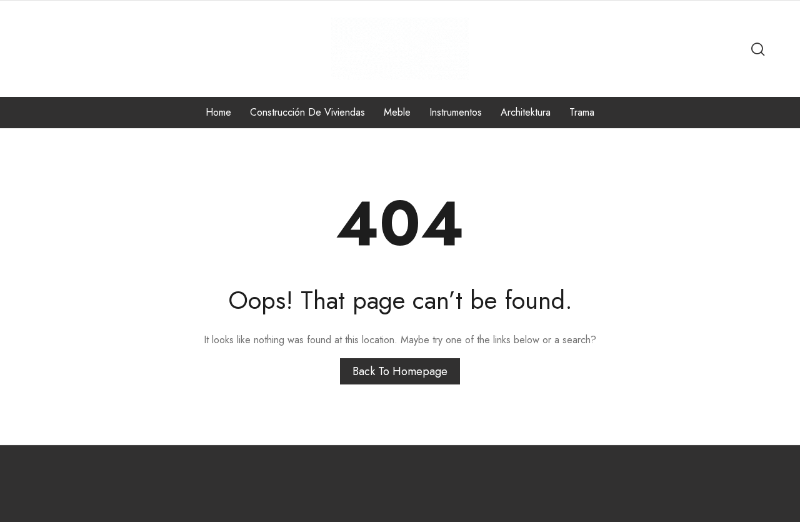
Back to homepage (400, 371)
